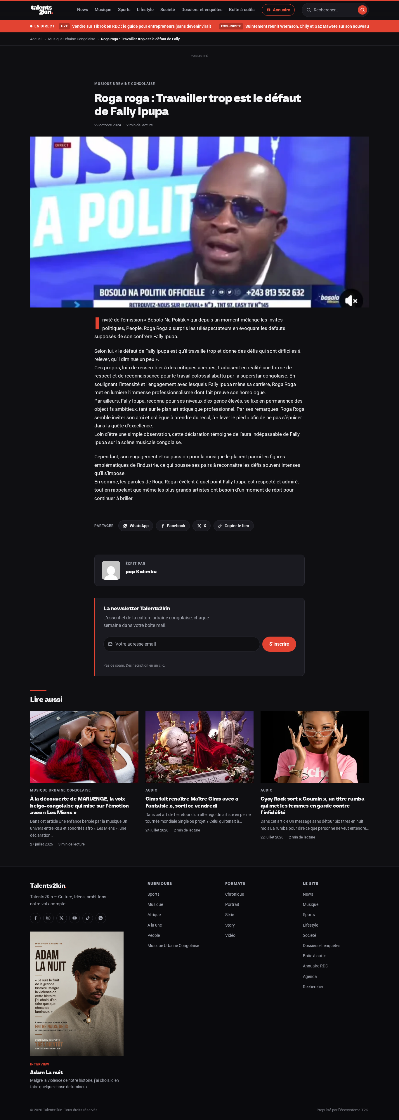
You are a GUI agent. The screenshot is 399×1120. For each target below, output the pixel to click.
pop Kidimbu (141, 571)
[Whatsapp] (101, 918)
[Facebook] (35, 918)
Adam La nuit (46, 1072)
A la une (155, 925)
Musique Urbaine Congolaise (71, 39)
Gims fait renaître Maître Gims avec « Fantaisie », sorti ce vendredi (191, 802)
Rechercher (313, 986)
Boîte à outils (242, 10)
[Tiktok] (87, 918)
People (154, 935)
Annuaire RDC (315, 966)
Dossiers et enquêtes (202, 10)
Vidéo (230, 935)
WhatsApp (139, 525)
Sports (124, 10)
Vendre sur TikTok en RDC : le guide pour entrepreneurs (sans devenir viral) (136, 26)
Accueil (36, 39)
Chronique (234, 894)
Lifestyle (145, 10)
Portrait (232, 904)
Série (229, 914)
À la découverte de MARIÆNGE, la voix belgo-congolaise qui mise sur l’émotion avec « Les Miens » (79, 805)
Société (167, 10)
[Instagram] (48, 918)
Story (230, 925)
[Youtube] (74, 918)
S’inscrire (279, 644)
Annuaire (281, 10)
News (82, 10)
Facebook (176, 525)
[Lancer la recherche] (362, 10)
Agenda (310, 976)
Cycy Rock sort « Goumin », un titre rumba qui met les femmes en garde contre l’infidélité (312, 805)
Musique (103, 10)
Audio (151, 790)
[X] (61, 918)
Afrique (154, 914)
